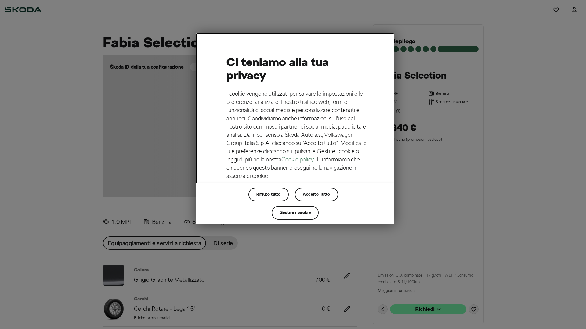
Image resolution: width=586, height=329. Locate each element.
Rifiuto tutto (268, 194)
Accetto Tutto (316, 194)
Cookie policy (297, 159)
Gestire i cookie (295, 212)
